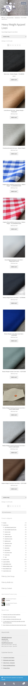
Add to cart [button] (14, 79)
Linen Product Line (7, 570)
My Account (4, 683)
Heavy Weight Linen (7, 568)
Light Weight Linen (7, 564)
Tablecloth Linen (8, 536)
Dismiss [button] (3, 679)
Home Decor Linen (8, 538)
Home (4, 17)
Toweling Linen (8, 545)
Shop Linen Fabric (10, 17)
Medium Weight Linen (7, 566)
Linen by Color (6, 559)
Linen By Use (17, 17)
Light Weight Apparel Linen (10, 527)
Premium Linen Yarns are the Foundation (11, 614)
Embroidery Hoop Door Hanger (9, 616)
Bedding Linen (8, 541)
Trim (6, 557)
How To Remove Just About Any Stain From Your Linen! (14, 625)
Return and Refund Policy (9, 665)
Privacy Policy (6, 668)
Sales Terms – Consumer (9, 662)
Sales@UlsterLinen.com (7, 642)
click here (8, 600)
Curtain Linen (7, 532)
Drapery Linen (7, 534)
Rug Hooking (7, 550)
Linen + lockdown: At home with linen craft (12, 619)
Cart (21, 682)
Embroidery (7, 548)
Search (14, 683)
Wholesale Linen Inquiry (8, 660)
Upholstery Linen (8, 543)
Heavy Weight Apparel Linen (10, 529)
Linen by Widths (6, 561)
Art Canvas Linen (8, 552)
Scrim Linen (7, 554)
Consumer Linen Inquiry (8, 657)
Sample (4, 522)
